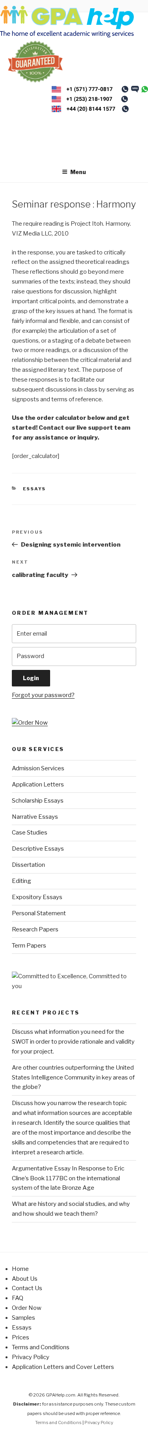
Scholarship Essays (38, 800)
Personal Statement (39, 913)
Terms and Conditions (40, 1347)
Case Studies (29, 832)
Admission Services (38, 768)
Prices (20, 1337)
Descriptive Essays (38, 848)
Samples (23, 1317)
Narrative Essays (35, 816)
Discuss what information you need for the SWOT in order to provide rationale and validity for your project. (73, 1041)
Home (20, 1268)
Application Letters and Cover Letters (63, 1367)
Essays (34, 488)
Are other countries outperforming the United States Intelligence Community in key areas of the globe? (73, 1077)
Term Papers (29, 945)
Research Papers (35, 929)
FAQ (17, 1298)
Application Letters (38, 784)
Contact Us (27, 1288)
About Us (24, 1278)
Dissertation (28, 864)
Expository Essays (37, 897)
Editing (21, 881)
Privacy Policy (30, 1357)
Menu (78, 172)
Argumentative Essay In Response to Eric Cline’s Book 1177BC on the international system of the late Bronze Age (68, 1178)
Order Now (26, 1307)
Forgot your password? (43, 695)
